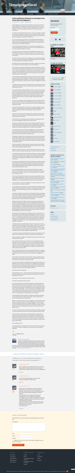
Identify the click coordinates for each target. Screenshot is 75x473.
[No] (73, 471)
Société (16, 13)
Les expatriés (39, 456)
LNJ (54, 135)
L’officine (25, 454)
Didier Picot (55, 120)
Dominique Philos (56, 92)
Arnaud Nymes (55, 141)
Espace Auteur (53, 148)
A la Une (10, 13)
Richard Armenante (56, 117)
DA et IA (25, 456)
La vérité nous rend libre (55, 192)
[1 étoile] (12, 333)
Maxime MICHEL (56, 126)
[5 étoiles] (16, 333)
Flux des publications (54, 216)
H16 (54, 111)
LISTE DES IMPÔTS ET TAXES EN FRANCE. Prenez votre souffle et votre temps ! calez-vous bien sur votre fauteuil (58, 174)
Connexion (52, 214)
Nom (13, 433)
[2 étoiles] (13, 333)
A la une (38, 454)
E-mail (13, 435)
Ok (67, 471)
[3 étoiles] (14, 333)
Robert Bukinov (56, 98)
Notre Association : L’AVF (41, 13)
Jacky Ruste (55, 129)
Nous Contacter (53, 150)
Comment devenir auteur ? (55, 146)
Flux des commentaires (54, 217)
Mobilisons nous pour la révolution (56, 189)
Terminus (25, 464)
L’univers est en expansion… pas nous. (35, 354)
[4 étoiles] (15, 333)
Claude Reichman (56, 95)
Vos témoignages (30, 13)
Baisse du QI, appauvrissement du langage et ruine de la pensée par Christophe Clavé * (58, 170)
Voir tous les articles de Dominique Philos (24, 347)
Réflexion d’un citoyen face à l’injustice (57, 178)
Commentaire (15, 421)
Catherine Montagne (56, 132)
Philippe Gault (55, 114)
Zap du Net (22, 13)
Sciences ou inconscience (19, 354)
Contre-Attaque (53, 164)
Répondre (21, 372)
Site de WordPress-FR (54, 219)
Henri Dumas (12, 454)
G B (54, 123)
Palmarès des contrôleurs (53, 13)
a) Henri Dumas (56, 86)
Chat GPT (55, 138)
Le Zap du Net (55, 89)
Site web (14, 438)
